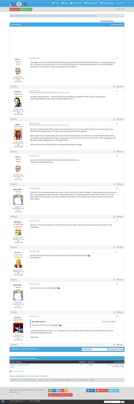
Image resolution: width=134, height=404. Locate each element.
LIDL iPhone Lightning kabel (20, 365)
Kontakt (91, 390)
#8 (117, 284)
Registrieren (27, 9)
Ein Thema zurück (18, 349)
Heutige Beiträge (107, 3)
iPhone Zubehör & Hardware (61, 16)
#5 (117, 188)
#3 (117, 123)
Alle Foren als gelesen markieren (61, 395)
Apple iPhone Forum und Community (23, 16)
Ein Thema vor (32, 349)
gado (66, 125)
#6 (117, 221)
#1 (117, 58)
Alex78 (67, 92)
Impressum (40, 390)
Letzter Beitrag (110, 365)
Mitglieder (114, 390)
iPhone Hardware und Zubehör (84, 16)
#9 (117, 316)
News (65, 3)
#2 (117, 91)
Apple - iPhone (43, 16)
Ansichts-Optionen (117, 24)
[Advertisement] (67, 43)
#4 (117, 156)
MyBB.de (26, 401)
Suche (120, 3)
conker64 (121, 365)
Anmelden (15, 9)
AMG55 (12, 367)
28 (81, 365)
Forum (56, 3)
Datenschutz (14, 392)
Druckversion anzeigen (17, 371)
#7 (117, 251)
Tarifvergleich (77, 3)
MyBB (38, 401)
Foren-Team (103, 390)
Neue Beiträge (91, 3)
